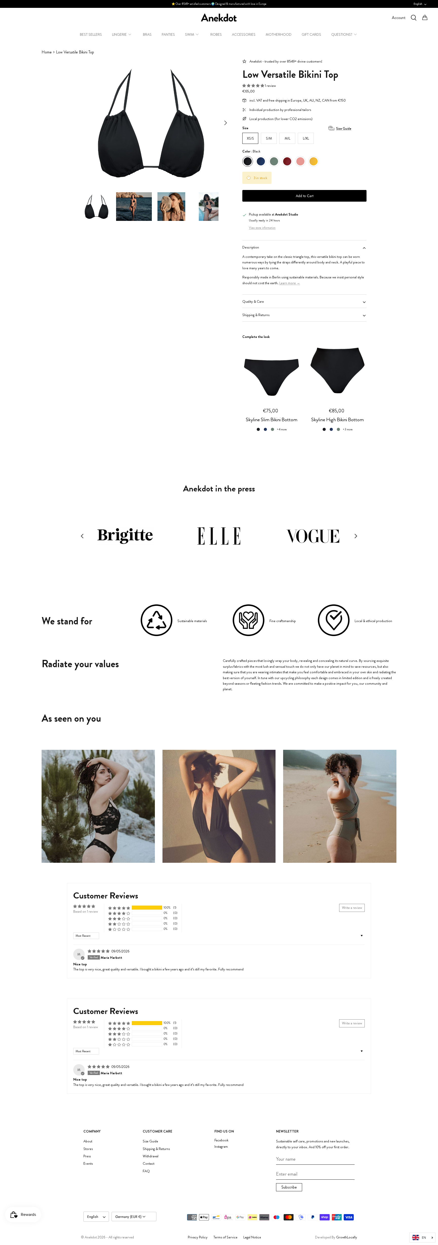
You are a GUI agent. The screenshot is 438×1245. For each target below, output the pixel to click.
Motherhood (278, 34)
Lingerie (119, 34)
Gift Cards (311, 34)
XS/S (250, 138)
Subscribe (289, 1187)
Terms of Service (225, 1237)
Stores (88, 1148)
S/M (269, 138)
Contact (148, 1163)
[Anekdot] (219, 17)
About (87, 1141)
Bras (147, 34)
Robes (216, 34)
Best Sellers (91, 34)
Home (47, 52)
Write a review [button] (352, 907)
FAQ (146, 1171)
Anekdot (91, 1237)
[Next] (225, 122)
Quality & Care (253, 301)
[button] (253, 85)
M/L (287, 138)
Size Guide (343, 128)
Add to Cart (304, 195)
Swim (189, 34)
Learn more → (289, 282)
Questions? (341, 34)
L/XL (306, 138)
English (418, 4)
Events (88, 1163)
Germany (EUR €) (128, 1216)
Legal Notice (252, 1237)
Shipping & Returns (255, 314)
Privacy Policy (198, 1237)
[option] (151, 123)
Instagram (221, 1146)
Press (87, 1156)
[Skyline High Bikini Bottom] (337, 370)
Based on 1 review (85, 911)
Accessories (244, 34)
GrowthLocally (346, 1237)
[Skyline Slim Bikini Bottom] (271, 370)
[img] (99, 951)
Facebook (221, 1140)
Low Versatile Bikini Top (75, 52)
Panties (168, 34)
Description (250, 247)
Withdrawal (150, 1156)
